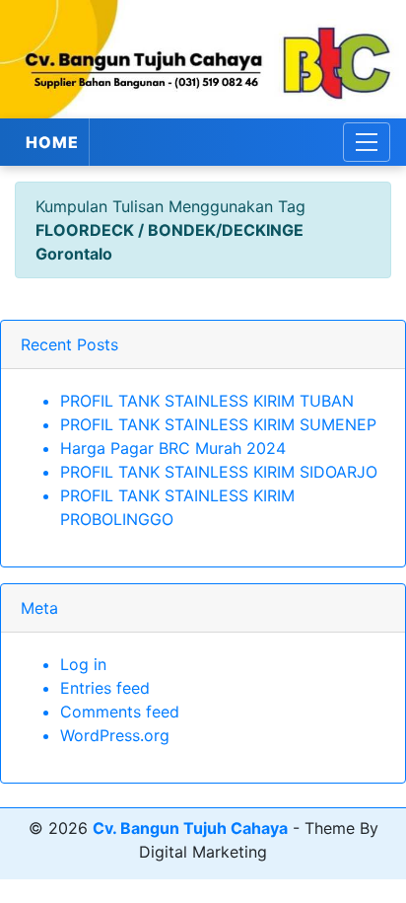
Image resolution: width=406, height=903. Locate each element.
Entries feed (105, 688)
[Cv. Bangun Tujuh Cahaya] (203, 59)
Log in (83, 664)
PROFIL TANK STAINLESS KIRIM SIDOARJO (218, 472)
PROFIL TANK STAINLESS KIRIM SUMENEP (218, 424)
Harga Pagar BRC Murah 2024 (173, 448)
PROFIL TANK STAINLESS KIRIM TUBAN (207, 401)
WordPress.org (114, 735)
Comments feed (119, 711)
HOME (52, 142)
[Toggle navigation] (366, 142)
